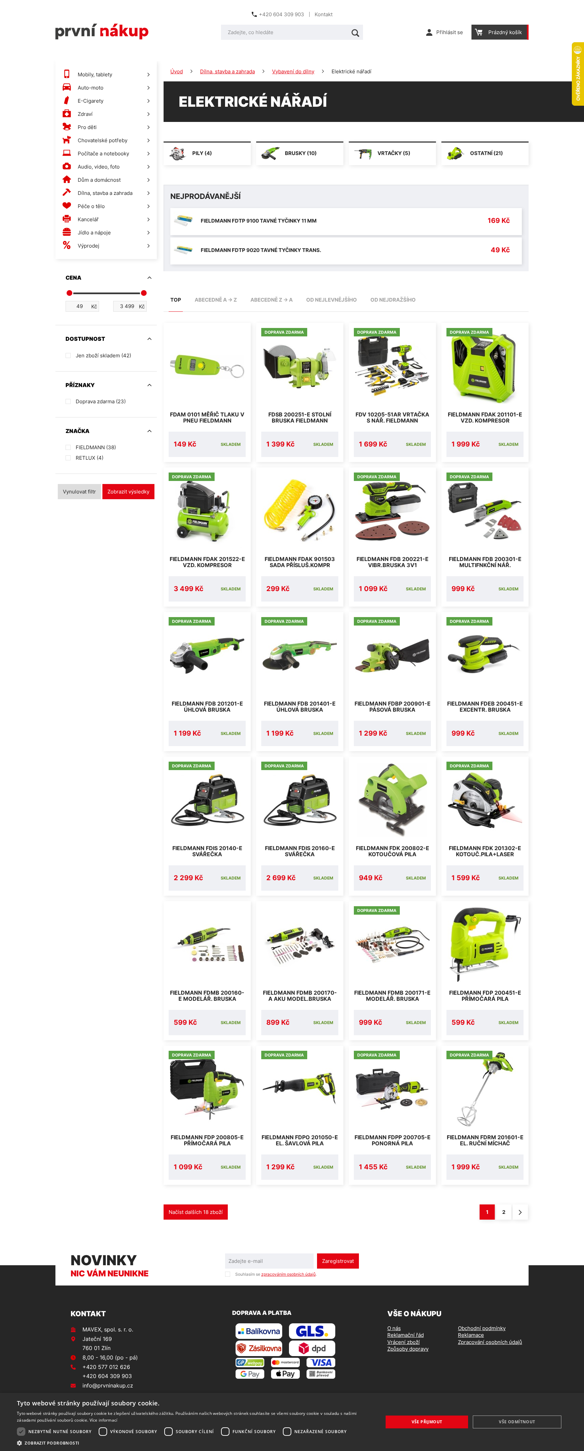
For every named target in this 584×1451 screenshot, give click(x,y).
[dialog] (292, 1422)
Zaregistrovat (338, 1261)
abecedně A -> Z (216, 300)
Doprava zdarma (101, 401)
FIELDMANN (96, 447)
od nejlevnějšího (331, 300)
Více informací (104, 1420)
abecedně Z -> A (271, 300)
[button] (194, 1443)
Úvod (176, 71)
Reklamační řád (405, 1335)
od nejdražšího (393, 300)
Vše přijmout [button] (427, 1422)
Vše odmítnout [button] (517, 1422)
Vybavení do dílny (293, 71)
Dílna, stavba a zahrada (227, 71)
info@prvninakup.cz (107, 1385)
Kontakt (324, 14)
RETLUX (89, 457)
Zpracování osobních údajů (490, 1342)
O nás (394, 1328)
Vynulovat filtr (79, 491)
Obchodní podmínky (482, 1328)
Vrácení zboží (403, 1342)
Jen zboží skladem (103, 355)
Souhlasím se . (276, 1274)
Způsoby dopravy (408, 1349)
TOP (175, 300)
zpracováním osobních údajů (288, 1274)
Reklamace (471, 1335)
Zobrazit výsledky (128, 491)
